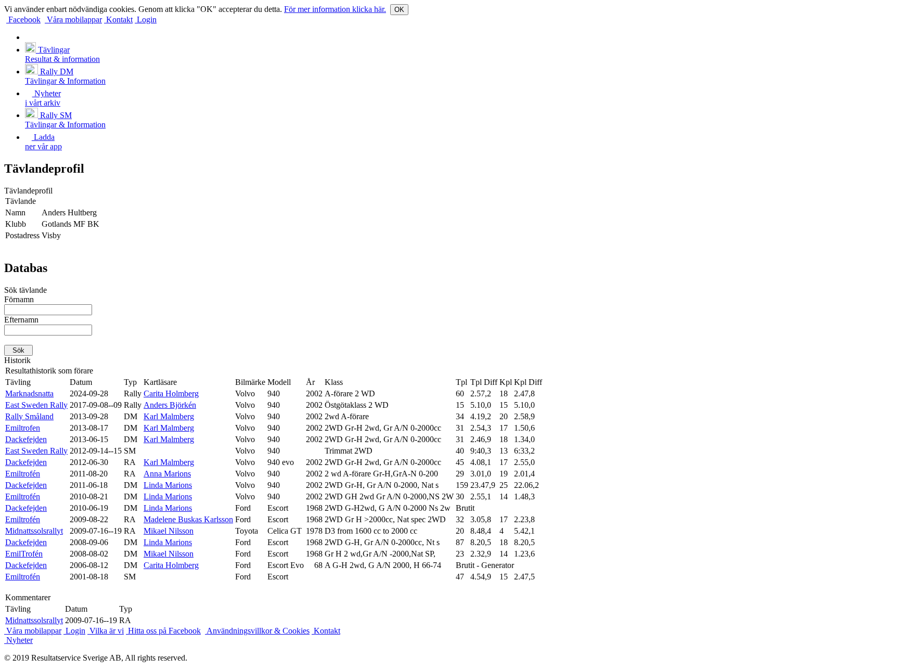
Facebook (23, 19)
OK (399, 10)
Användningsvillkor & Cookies (257, 630)
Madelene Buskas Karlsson (188, 519)
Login (146, 19)
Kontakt (118, 19)
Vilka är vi (105, 630)
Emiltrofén (22, 473)
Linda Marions (168, 485)
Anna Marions (167, 473)
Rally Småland (29, 416)
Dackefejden (26, 439)
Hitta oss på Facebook (163, 630)
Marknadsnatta (29, 393)
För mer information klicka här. (335, 9)
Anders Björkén (170, 405)
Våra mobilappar (73, 19)
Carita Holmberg (171, 393)
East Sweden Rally (36, 405)
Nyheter (18, 640)
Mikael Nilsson (169, 530)
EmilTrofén (24, 553)
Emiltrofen (22, 427)
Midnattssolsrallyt (34, 530)
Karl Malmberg (169, 416)
